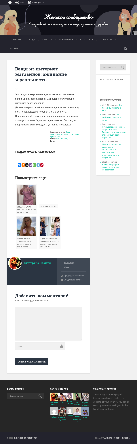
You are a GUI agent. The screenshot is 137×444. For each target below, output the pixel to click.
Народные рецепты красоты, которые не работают (111, 167)
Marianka (54, 417)
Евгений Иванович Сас (77, 419)
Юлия (85, 417)
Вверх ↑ (126, 438)
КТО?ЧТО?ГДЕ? (63, 139)
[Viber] (30, 165)
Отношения (66, 39)
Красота (47, 39)
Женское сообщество (68, 16)
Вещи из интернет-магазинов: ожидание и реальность (41, 74)
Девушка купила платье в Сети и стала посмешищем (26, 210)
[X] (26, 165)
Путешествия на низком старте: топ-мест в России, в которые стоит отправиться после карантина (114, 132)
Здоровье (16, 39)
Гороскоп (106, 39)
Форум (14, 48)
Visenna (70, 416)
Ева (62, 403)
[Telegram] (38, 165)
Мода (32, 39)
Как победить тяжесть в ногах (112, 108)
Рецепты (85, 39)
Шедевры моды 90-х (48, 206)
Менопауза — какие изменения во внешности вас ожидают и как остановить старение (111, 151)
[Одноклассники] (23, 165)
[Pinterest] (41, 165)
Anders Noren (112, 438)
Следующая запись (73, 280)
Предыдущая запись (74, 275)
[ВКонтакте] (19, 165)
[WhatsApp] (34, 165)
